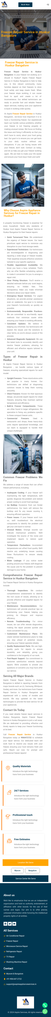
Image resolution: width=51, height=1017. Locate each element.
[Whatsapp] (45, 1011)
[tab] (25, 862)
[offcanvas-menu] (48, 4)
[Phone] (45, 1005)
